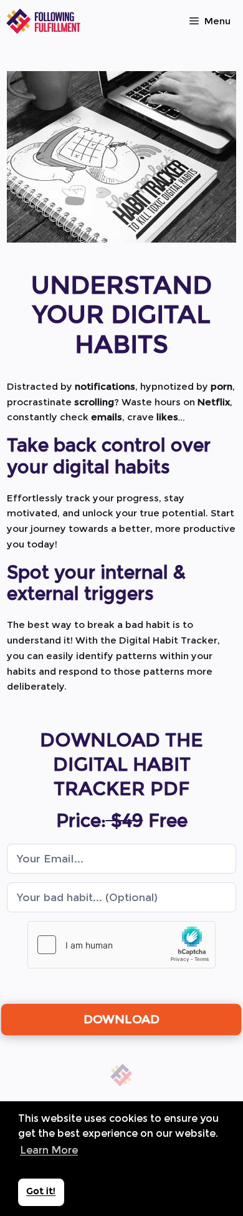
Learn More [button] (49, 1150)
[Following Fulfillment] (43, 21)
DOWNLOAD (121, 1019)
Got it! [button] (40, 1191)
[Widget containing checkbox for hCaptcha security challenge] (121, 944)
